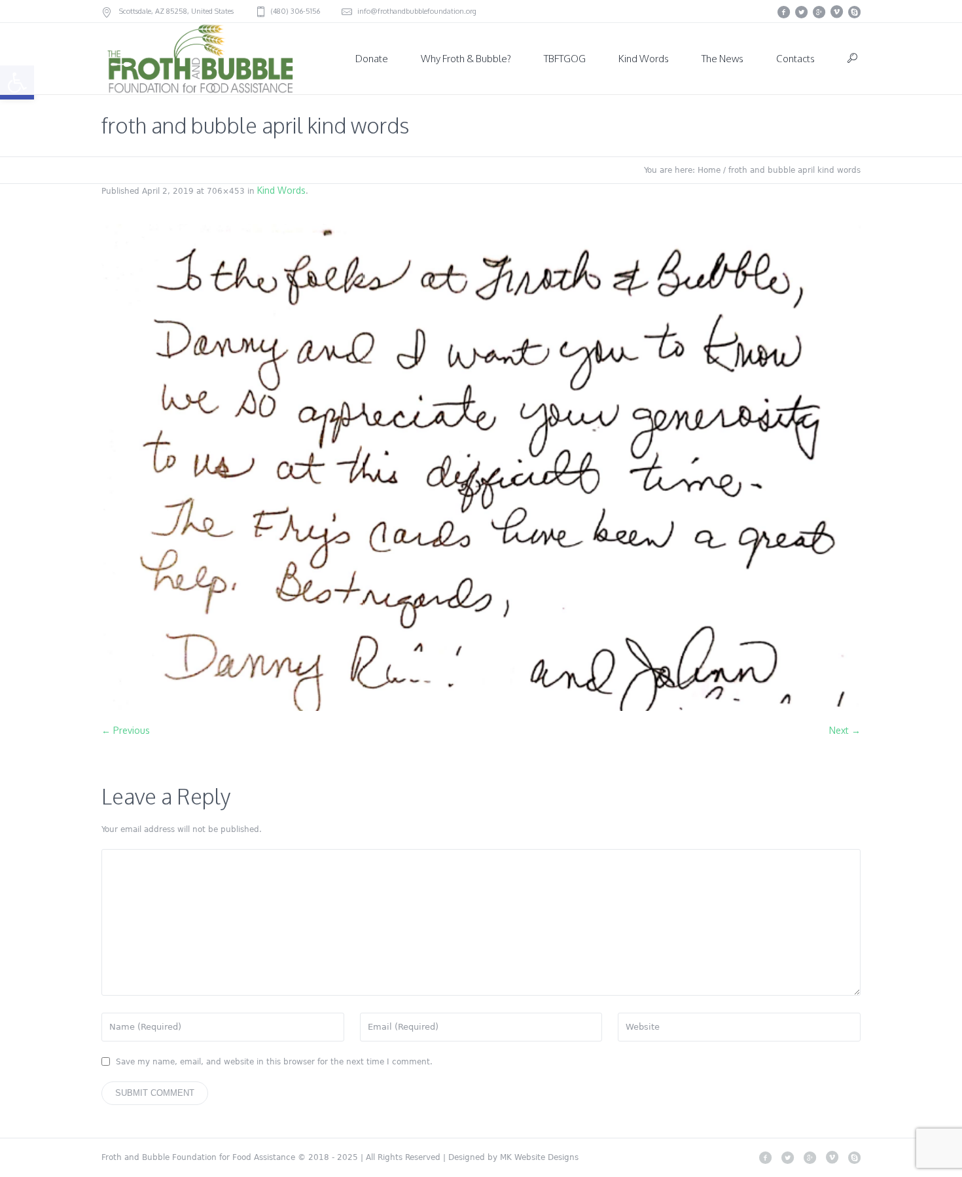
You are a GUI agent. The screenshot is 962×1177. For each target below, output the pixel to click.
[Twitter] (801, 11)
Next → (845, 730)
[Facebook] (783, 11)
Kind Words (281, 190)
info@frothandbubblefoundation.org (416, 11)
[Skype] (854, 11)
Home (709, 170)
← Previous (125, 730)
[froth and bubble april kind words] (481, 467)
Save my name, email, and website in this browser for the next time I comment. (274, 1061)
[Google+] (818, 11)
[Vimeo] (836, 11)
